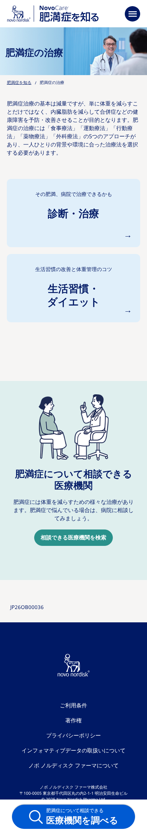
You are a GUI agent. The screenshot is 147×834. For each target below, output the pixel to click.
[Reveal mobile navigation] (132, 13)
